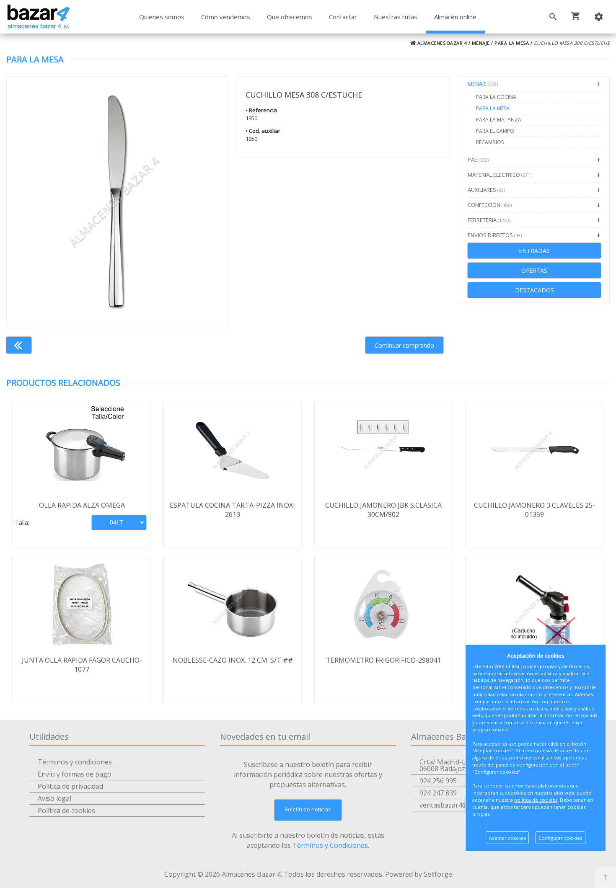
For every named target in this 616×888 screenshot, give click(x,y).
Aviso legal (54, 798)
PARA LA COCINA (496, 97)
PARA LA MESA (511, 43)
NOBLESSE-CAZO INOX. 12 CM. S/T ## (233, 660)
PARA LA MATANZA (498, 119)
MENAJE (481, 43)
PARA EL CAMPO (495, 130)
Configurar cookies (560, 838)
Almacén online (455, 17)
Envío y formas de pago (74, 774)
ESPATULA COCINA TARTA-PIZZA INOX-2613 (232, 510)
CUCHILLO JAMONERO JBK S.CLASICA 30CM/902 (383, 510)
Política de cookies (66, 810)
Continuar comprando (404, 345)
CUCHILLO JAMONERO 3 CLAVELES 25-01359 (534, 510)
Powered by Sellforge (418, 874)
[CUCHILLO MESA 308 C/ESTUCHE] (117, 202)
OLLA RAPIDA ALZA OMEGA (82, 505)
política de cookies (535, 800)
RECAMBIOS (490, 142)
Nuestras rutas (395, 17)
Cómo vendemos (225, 17)
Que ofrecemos (289, 17)
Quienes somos (161, 17)
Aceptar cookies (507, 838)
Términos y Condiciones (330, 845)
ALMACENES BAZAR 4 (441, 43)
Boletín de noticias (308, 809)
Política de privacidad (70, 786)
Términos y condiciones (75, 762)
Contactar (343, 17)
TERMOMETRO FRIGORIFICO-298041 (383, 660)
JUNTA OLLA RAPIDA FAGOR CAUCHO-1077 (82, 665)
